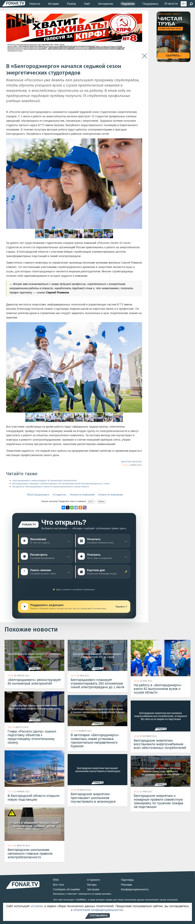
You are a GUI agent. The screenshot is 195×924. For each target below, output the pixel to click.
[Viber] (85, 507)
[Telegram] (76, 507)
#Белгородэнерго (38, 494)
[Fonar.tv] (13, 3)
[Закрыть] (144, 55)
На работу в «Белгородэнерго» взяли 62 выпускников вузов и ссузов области (50, 486)
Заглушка (93, 889)
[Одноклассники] (80, 507)
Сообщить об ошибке (66, 889)
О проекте (93, 880)
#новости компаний (82, 494)
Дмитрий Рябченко (131, 461)
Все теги (58, 885)
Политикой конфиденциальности (98, 910)
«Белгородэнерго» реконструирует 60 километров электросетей (44, 480)
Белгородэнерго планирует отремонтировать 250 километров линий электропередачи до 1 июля (61, 483)
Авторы (92, 885)
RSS (56, 880)
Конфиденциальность (135, 889)
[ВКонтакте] (63, 507)
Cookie (37, 906)
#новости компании (110, 494)
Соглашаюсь (99, 915)
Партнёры (127, 880)
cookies (80, 899)
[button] (139, 141)
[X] (67, 507)
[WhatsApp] (72, 507)
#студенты (59, 494)
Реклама (126, 885)
